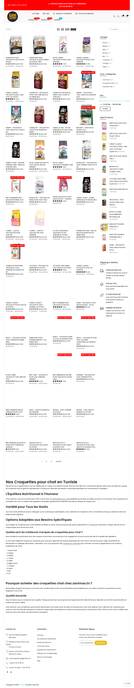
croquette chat (110, 83)
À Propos (40, 635)
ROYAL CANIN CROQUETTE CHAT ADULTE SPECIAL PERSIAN (39, 165)
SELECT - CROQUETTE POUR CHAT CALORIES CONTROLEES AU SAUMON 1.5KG (86, 341)
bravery (107, 53)
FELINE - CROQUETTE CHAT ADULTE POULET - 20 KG (118, 247)
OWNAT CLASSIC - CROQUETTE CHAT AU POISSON (84, 268)
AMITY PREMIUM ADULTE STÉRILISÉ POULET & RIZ (14, 411)
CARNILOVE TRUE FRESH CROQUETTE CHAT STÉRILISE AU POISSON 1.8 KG (15, 269)
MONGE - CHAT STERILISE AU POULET (62, 411)
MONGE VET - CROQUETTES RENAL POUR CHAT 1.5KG (39, 199)
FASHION (58, 19)
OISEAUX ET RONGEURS (64, 14)
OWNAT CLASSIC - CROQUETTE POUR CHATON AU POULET (16, 305)
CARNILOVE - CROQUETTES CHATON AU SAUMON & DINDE (39, 130)
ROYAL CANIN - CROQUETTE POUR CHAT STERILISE (62, 60)
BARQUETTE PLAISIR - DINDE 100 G (117, 225)
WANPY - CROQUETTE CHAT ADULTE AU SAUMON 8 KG (86, 95)
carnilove (108, 60)
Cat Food (108, 80)
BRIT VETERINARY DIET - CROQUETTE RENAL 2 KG (15, 199)
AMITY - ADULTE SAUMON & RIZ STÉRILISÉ (39, 411)
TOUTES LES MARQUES (86, 14)
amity (106, 43)
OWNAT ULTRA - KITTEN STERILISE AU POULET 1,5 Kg (62, 129)
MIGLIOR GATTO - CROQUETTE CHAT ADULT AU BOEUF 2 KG (62, 445)
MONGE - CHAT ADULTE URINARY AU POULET (85, 411)
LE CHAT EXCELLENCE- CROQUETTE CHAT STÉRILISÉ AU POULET (61, 233)
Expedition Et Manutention (46, 650)
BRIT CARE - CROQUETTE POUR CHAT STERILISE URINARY (38, 377)
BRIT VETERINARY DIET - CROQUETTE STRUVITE (61, 304)
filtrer (105, 109)
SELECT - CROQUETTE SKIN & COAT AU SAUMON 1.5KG (63, 338)
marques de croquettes (71, 543)
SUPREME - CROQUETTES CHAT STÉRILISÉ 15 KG (85, 376)
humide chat (109, 87)
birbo (106, 49)
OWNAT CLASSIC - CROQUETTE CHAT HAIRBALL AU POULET (36, 305)
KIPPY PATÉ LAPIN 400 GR (118, 189)
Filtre (9, 29)
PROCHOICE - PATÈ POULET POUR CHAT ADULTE (116, 202)
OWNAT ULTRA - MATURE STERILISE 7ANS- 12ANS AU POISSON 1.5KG (15, 165)
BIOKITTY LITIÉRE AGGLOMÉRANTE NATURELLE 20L (115, 214)
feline (106, 67)
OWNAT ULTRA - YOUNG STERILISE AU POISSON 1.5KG (86, 199)
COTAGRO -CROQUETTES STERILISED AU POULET (38, 267)
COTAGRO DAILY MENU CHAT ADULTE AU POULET (118, 180)
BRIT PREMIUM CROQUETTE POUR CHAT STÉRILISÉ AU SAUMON (15, 445)
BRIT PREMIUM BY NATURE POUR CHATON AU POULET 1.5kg (62, 377)
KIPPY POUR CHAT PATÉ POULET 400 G (117, 135)
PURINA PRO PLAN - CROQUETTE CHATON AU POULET (15, 60)
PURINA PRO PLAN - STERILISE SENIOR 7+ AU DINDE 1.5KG (37, 340)
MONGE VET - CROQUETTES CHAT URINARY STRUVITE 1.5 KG (86, 165)
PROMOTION (34, 19)
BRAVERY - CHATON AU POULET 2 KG (85, 129)
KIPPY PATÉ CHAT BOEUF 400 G (118, 157)
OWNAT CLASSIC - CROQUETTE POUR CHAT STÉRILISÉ (85, 60)
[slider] (100, 101)
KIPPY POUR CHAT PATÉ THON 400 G (117, 124)
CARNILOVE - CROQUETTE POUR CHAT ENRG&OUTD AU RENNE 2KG (38, 95)
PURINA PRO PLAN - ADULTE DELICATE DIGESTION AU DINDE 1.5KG (86, 233)
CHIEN (37, 14)
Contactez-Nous (43, 646)
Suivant (58, 461)
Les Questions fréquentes (46, 639)
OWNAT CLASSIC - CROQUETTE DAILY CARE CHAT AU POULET (118, 146)
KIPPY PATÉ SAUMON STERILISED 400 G (116, 235)
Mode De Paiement (44, 642)
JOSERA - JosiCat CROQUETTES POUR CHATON (13, 233)
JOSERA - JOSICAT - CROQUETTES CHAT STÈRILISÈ (36, 233)
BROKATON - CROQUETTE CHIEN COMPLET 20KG (116, 169)
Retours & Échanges (44, 657)
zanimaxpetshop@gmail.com (20, 658)
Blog (38, 661)
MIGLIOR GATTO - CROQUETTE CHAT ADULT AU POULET (38, 445)
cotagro (107, 63)
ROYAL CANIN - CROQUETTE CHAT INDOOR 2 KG (16, 377)
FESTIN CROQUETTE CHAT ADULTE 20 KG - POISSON (62, 198)
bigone (106, 46)
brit (106, 56)
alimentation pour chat (61, 499)
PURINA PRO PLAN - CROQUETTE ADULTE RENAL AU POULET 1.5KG (39, 60)
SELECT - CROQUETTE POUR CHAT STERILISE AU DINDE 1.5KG (16, 340)
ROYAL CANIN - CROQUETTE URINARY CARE (63, 164)
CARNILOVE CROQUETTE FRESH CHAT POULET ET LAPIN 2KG (62, 95)
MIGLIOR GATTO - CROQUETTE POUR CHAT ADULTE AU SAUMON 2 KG (85, 445)
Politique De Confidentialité (47, 653)
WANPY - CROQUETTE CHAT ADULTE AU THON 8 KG (15, 130)
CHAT (47, 14)
